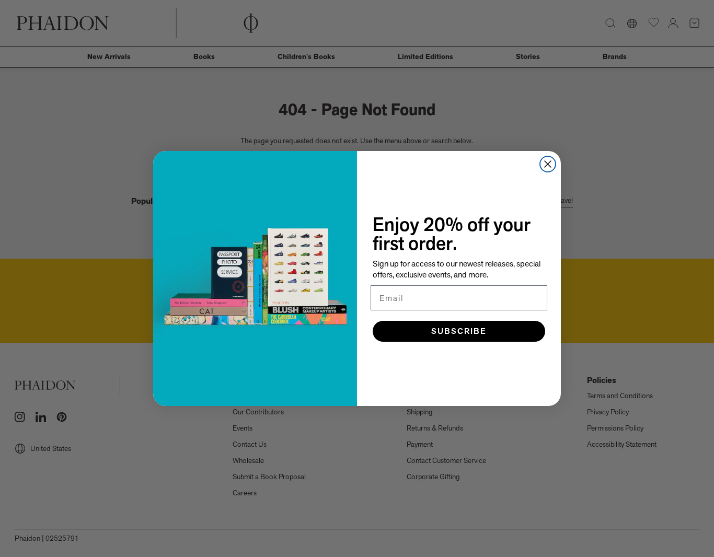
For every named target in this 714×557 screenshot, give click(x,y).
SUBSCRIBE (459, 331)
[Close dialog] (548, 164)
